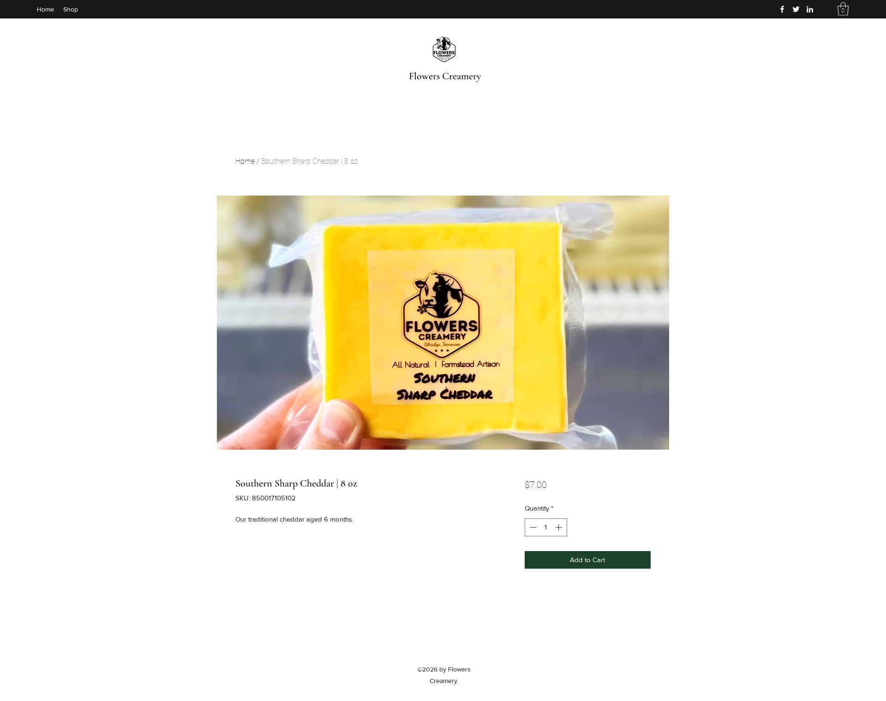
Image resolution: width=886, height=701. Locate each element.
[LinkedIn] (809, 9)
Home (245, 161)
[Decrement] (532, 527)
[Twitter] (796, 9)
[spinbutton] (545, 527)
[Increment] (559, 527)
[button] (843, 9)
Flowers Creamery (445, 76)
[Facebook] (782, 9)
